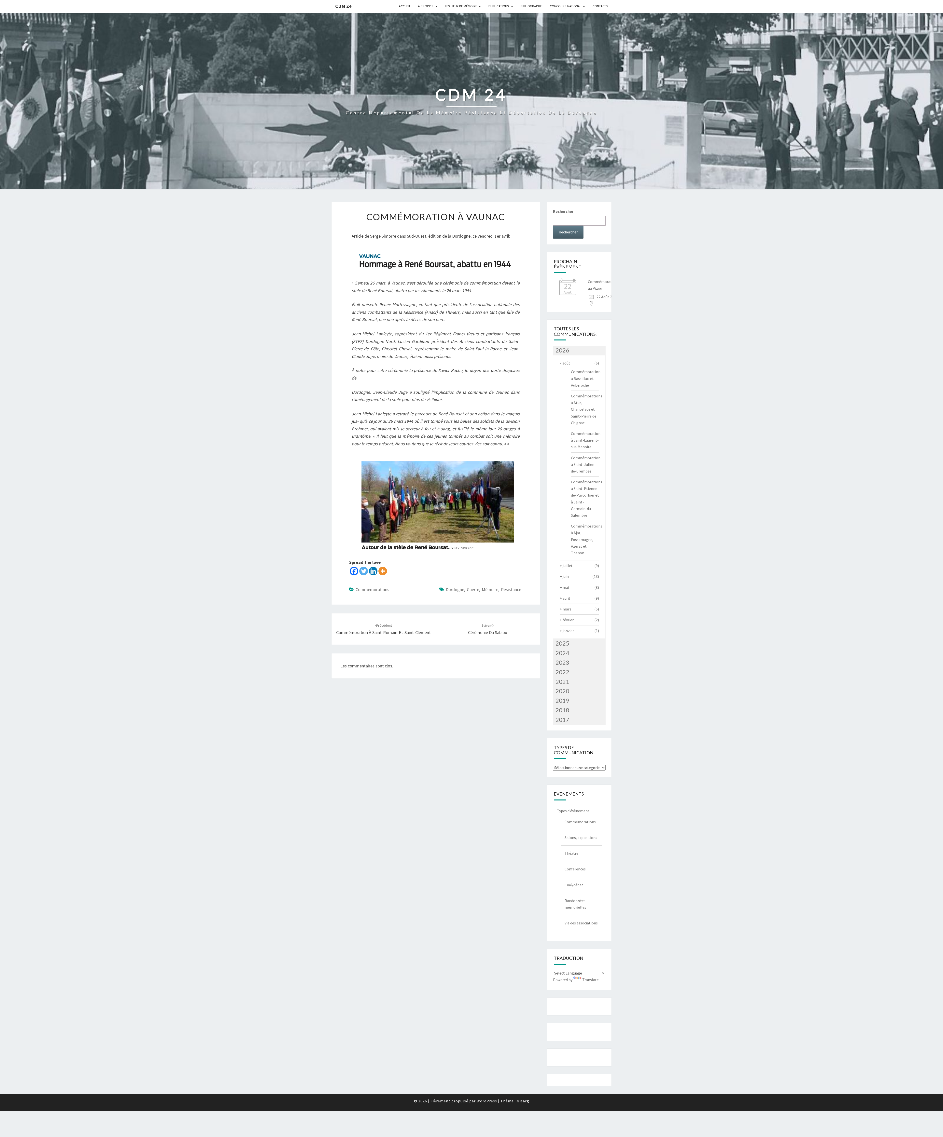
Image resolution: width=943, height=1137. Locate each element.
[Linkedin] (373, 571)
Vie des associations (581, 922)
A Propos (425, 6)
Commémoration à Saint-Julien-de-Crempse (585, 464)
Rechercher (563, 211)
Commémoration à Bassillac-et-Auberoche (585, 378)
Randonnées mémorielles (575, 904)
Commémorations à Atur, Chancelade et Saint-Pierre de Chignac (586, 409)
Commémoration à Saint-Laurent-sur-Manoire (585, 440)
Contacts (600, 6)
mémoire (490, 589)
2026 (562, 350)
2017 (562, 719)
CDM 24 (343, 6)
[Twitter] (363, 571)
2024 (562, 652)
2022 (562, 672)
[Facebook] (354, 571)
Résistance (511, 589)
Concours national (565, 6)
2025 (562, 643)
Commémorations (372, 589)
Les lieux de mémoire (461, 6)
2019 (562, 700)
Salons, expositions (581, 837)
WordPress (487, 1100)
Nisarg (523, 1100)
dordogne (455, 589)
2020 (562, 690)
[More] (382, 571)
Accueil (405, 6)
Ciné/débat (574, 884)
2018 (562, 710)
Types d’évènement (573, 810)
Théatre (571, 853)
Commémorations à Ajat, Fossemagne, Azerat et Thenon (586, 539)
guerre (473, 589)
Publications (498, 6)
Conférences (575, 868)
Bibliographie (531, 6)
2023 (562, 662)
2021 (562, 681)
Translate (590, 979)
